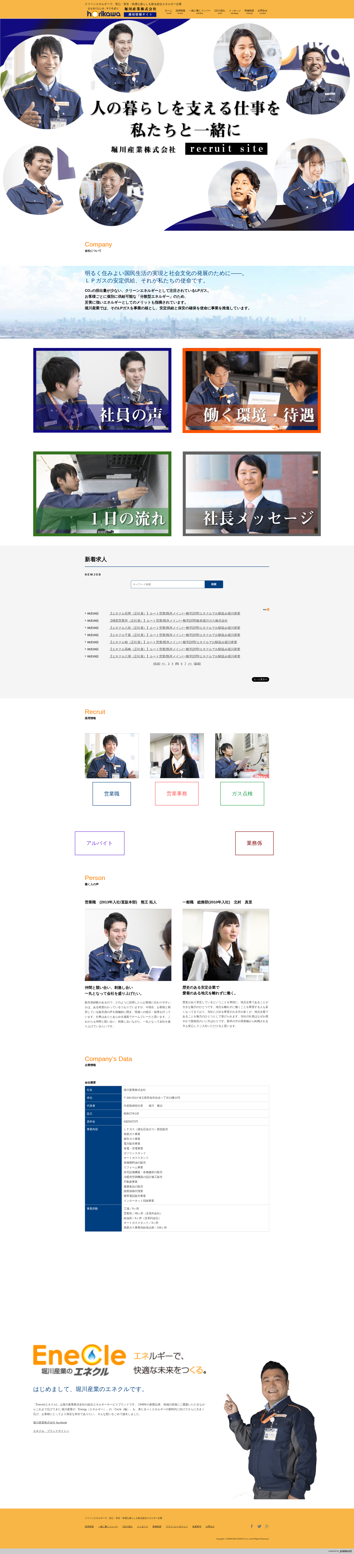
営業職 (111, 794)
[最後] (197, 663)
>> (190, 663)
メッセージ (142, 1526)
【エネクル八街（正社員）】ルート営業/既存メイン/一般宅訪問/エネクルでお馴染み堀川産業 (174, 628)
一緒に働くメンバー (108, 1526)
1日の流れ (127, 1526)
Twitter (259, 1526)
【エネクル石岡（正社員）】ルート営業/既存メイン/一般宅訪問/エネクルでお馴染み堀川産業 (174, 613)
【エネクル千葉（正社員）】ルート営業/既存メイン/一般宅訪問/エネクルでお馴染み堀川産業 (174, 635)
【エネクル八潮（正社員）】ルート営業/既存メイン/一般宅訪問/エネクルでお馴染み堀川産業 (174, 656)
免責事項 (196, 1526)
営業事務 (176, 793)
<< (164, 663)
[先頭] (156, 663)
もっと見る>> (260, 679)
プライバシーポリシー (177, 1526)
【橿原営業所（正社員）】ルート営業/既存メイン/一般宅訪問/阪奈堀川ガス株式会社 (168, 620)
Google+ (267, 1526)
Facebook (252, 1526)
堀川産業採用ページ (124, 14)
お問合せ (210, 1526)
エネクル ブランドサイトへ (51, 1430)
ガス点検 (242, 793)
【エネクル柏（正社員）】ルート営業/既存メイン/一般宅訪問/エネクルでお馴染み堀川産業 (173, 642)
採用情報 (89, 1526)
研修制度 (156, 1526)
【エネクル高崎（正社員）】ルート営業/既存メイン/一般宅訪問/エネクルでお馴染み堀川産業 (174, 649)
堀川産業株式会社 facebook (50, 1422)
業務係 (254, 843)
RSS (266, 609)
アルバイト (99, 843)
